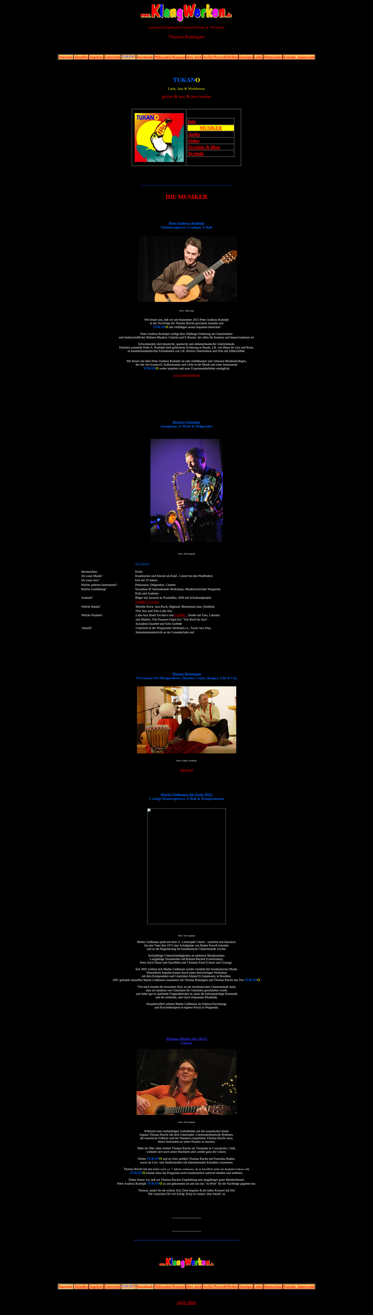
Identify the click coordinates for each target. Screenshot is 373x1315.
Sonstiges (246, 57)
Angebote (96, 57)
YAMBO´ (180, 615)
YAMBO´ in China (147, 602)
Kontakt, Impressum (299, 57)
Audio (194, 134)
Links (258, 57)
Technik (196, 153)
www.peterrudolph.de (186, 375)
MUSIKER (211, 127)
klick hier (186, 770)
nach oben (186, 1302)
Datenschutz (273, 57)
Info (192, 121)
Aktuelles (81, 57)
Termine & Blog (204, 147)
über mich (194, 57)
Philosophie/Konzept (169, 57)
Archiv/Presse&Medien (220, 57)
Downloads (145, 57)
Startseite (66, 57)
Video (193, 140)
